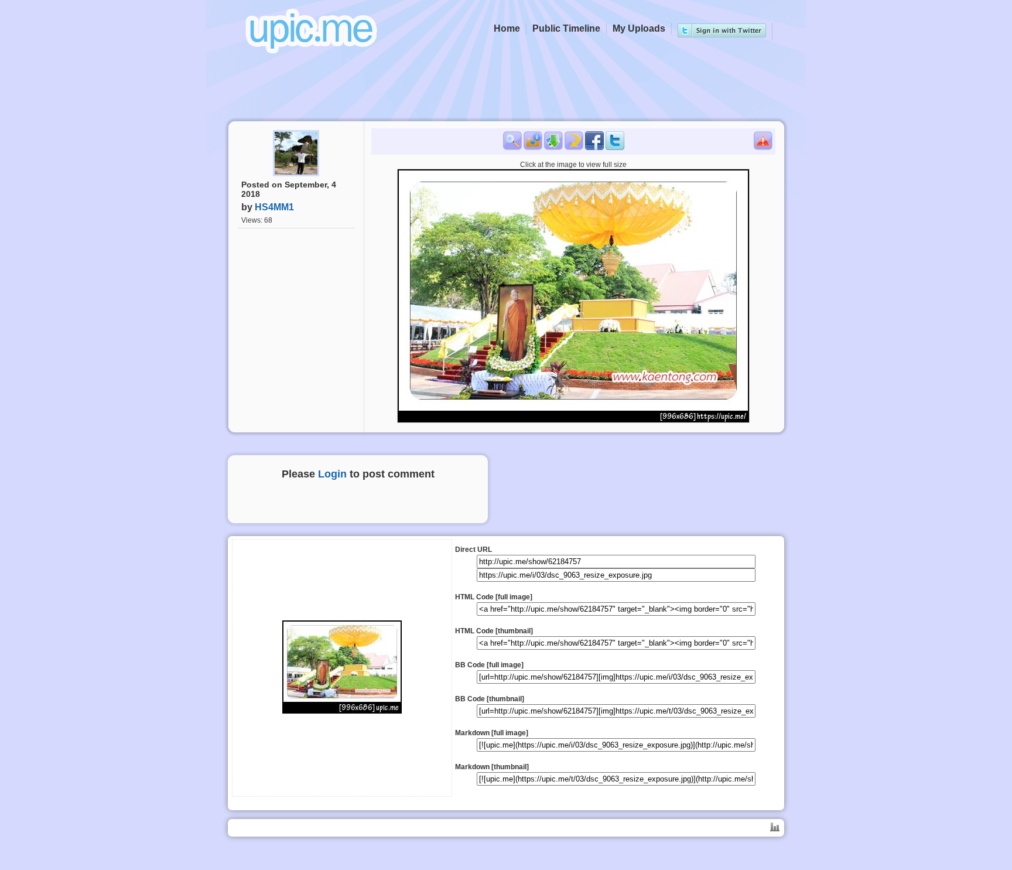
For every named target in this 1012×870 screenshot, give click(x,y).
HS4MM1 (274, 207)
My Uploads (639, 28)
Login (332, 474)
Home (507, 28)
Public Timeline (566, 28)
